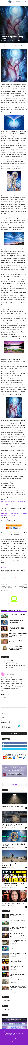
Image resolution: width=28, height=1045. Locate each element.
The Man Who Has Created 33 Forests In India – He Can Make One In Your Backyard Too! (7, 588)
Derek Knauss (4, 807)
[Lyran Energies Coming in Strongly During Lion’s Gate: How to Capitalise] (4, 635)
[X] (5, 45)
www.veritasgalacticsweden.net (9, 519)
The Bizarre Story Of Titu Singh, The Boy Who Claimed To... (13, 825)
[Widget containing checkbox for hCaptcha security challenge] (11, 727)
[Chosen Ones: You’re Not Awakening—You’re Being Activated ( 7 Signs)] (4, 648)
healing (18, 570)
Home (2, 4)
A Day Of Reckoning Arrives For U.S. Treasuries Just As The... (13, 884)
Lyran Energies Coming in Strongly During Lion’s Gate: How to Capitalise (18, 635)
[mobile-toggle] (2, 2)
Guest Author (4, 847)
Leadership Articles (9, 34)
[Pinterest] (9, 45)
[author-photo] (14, 602)
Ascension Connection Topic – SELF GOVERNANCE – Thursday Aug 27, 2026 (18, 935)
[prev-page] (2, 653)
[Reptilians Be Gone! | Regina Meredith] (4, 641)
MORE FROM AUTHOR (17, 610)
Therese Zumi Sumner (7, 40)
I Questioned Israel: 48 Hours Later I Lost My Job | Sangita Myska (16, 628)
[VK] (21, 45)
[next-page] (4, 653)
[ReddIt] (15, 45)
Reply (7, 669)
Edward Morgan (5, 827)
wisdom (9, 572)
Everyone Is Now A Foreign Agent (12, 806)
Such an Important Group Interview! (21, 587)
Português (3, 567)
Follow (24, 746)
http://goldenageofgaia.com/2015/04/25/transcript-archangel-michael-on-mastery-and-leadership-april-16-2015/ (13, 503)
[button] (26, 2)
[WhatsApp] (12, 45)
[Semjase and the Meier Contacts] (4, 615)
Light (3, 572)
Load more (14, 992)
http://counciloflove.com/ (7, 489)
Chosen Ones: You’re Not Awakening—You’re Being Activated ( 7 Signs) (15, 648)
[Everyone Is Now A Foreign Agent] (14, 798)
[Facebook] (2, 45)
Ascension (6, 4)
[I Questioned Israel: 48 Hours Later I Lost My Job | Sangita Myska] (4, 628)
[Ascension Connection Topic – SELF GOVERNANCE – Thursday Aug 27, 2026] (5, 935)
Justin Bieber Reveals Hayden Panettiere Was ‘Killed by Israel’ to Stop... (18, 974)
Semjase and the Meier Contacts (17, 614)
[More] (24, 45)
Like (25, 743)
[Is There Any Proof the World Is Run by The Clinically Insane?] (5, 942)
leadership (23, 570)
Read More (14, 784)
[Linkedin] (18, 45)
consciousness (12, 570)
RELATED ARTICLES (6, 610)
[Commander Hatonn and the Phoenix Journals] (4, 622)
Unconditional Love (17, 34)
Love (6, 572)
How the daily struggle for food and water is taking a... (13, 864)
